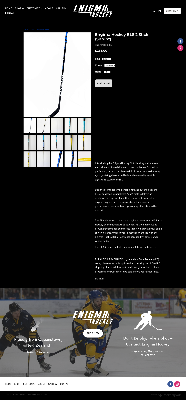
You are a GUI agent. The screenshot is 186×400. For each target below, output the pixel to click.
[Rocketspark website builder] (166, 395)
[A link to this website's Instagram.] (180, 48)
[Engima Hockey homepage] (93, 11)
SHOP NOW (172, 11)
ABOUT (49, 8)
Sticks (32, 29)
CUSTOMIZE (34, 8)
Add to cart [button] (103, 83)
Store (26, 29)
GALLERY (61, 8)
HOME (8, 8)
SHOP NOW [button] (93, 333)
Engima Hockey (43, 29)
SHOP (18, 8)
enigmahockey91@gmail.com (147, 351)
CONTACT (10, 13)
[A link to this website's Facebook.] (180, 41)
